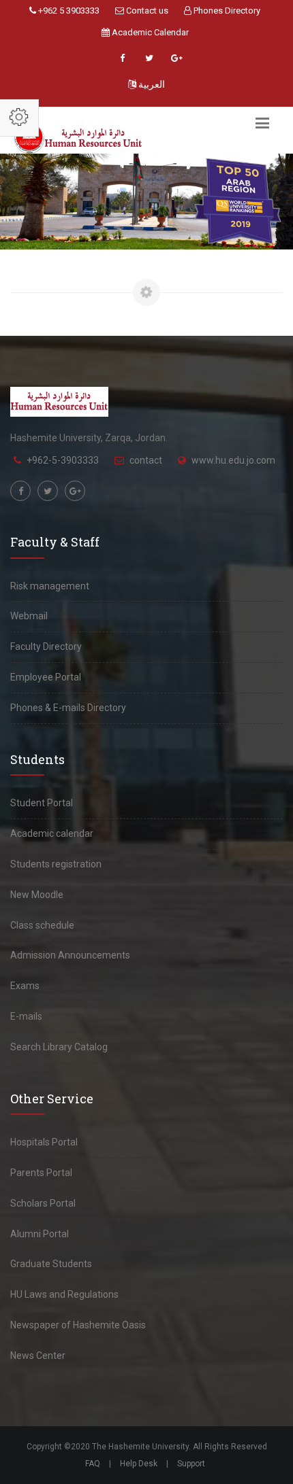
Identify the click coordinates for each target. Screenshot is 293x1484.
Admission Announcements (70, 955)
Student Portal (41, 802)
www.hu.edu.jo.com (233, 460)
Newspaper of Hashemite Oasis (78, 1324)
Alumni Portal (39, 1233)
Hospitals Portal (44, 1142)
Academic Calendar (149, 32)
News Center (37, 1355)
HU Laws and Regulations (64, 1294)
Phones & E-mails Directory (68, 707)
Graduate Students (51, 1263)
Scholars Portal (43, 1203)
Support (191, 1463)
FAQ (92, 1463)
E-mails (26, 1016)
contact (145, 460)
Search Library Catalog (59, 1046)
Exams (25, 985)
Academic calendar (51, 833)
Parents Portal (41, 1172)
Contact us (146, 10)
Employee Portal (45, 677)
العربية (150, 84)
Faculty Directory (46, 646)
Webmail (29, 615)
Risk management (49, 586)
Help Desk (138, 1463)
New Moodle (36, 894)
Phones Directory (225, 10)
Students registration (56, 864)
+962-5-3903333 (63, 460)
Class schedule (42, 925)
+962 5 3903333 (67, 10)
